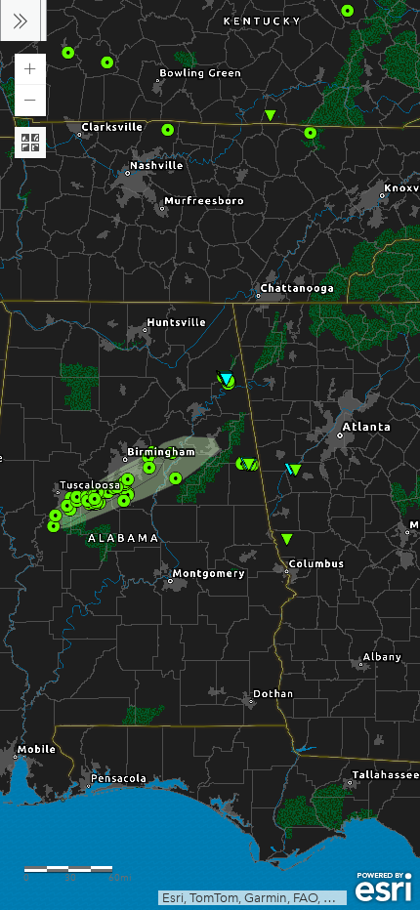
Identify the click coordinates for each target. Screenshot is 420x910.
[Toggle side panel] (20, 20)
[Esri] (383, 887)
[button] (30, 69)
